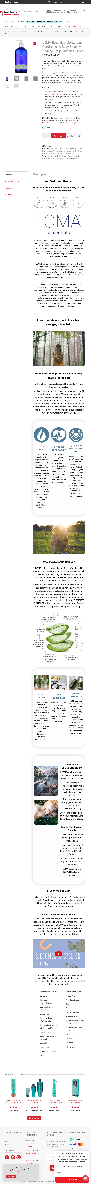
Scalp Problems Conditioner (61, 153)
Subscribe (72, 1179)
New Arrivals (9, 26)
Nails (24, 26)
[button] (34, 43)
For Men (58, 26)
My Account (30, 1140)
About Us (8, 1138)
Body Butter (55, 148)
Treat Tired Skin (71, 158)
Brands (67, 26)
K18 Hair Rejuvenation (14, 21)
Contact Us (8, 1145)
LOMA (74, 151)
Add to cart (58, 136)
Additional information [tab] (13, 181)
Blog (6, 1141)
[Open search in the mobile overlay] (29, 11)
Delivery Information (32, 1150)
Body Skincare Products (68, 148)
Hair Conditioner (66, 151)
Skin (50, 26)
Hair (17, 26)
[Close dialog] (87, 1153)
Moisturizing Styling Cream (70, 123)
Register (8, 2)
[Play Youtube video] (59, 953)
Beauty (31, 26)
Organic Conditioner (31, 32)
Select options (34, 1118)
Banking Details (31, 1153)
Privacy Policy (30, 1164)
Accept (11, 1176)
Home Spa (41, 26)
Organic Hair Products (19, 32)
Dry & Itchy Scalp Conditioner (57, 156)
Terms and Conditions (33, 1160)
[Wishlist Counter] (50, 2)
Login (16, 2)
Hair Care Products (52, 151)
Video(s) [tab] (8, 188)
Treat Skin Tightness (58, 158)
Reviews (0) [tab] (9, 194)
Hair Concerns (69, 22)
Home (6, 32)
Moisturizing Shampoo (50, 123)
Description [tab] (9, 174)
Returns (28, 1157)
